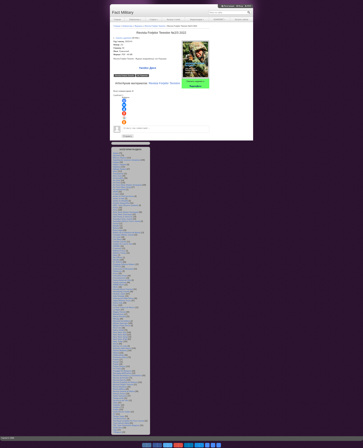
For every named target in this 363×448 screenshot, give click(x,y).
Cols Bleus (117, 239)
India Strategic (119, 296)
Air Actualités (118, 178)
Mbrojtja (116, 319)
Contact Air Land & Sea (122, 244)
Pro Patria (117, 369)
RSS (249, 6)
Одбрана (116, 167)
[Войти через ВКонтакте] (124, 105)
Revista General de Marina (124, 391)
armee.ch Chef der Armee (123, 196)
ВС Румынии (142, 76)
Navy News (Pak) (120, 339)
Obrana (116, 353)
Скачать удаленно (123, 38)
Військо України (119, 158)
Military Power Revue (121, 326)
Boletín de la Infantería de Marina (126, 233)
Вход (241, 6)
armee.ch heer (119, 198)
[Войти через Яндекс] (124, 113)
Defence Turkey (119, 253)
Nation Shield (118, 330)
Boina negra (118, 230)
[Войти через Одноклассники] (124, 122)
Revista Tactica (119, 394)
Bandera (116, 226)
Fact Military (122, 12)
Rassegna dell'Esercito (122, 373)
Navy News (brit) (119, 335)
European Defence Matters (124, 264)
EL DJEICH (117, 262)
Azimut (116, 223)
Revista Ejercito (119, 380)
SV (114, 414)
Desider (116, 260)
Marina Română (119, 316)
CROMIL (116, 246)
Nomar (115, 344)
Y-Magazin (117, 432)
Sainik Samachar (120, 396)
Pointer (116, 364)
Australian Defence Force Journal (126, 221)
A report (116, 194)
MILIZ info (117, 328)
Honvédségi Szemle (121, 291)
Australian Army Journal (122, 219)
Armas (115, 208)
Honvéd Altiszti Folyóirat (123, 289)
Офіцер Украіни (119, 169)
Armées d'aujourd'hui (121, 203)
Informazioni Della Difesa (123, 298)
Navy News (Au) (119, 332)
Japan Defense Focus (122, 301)
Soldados (117, 405)
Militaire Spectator (120, 323)
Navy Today (118, 341)
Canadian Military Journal (123, 235)
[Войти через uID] (124, 101)
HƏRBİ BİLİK (118, 285)
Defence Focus (119, 251)
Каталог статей (173, 19)
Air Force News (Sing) (122, 187)
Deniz (115, 255)
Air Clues (116, 180)
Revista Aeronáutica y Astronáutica (127, 375)
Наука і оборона (119, 164)
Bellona (116, 228)
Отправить (127, 136)
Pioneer (116, 362)
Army (115, 210)
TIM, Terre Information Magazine (126, 425)
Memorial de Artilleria (121, 321)
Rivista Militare (119, 389)
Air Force (116, 183)
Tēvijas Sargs (118, 416)
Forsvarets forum (120, 276)
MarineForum (118, 314)
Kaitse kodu (118, 303)
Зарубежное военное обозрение (126, 160)
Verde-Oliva (117, 428)
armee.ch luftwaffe (120, 201)
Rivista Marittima (120, 387)
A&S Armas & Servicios (123, 217)
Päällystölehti (118, 355)
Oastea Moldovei (120, 350)
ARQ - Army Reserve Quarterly (125, 205)
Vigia (115, 430)
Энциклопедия (196, 19)
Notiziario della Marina (122, 348)
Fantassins (117, 271)
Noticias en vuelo (120, 346)
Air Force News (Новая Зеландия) (127, 185)
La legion (116, 310)
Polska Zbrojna (119, 366)
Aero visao (117, 176)
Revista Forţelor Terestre (124, 76)
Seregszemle (118, 398)
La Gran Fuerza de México (124, 307)
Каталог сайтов (241, 19)
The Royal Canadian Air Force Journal (128, 421)
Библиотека (134, 19)
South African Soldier (121, 412)
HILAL (115, 287)
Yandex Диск (147, 67)
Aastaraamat (118, 174)
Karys (115, 305)
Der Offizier (117, 257)
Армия (115, 153)
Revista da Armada (120, 378)
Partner (116, 360)
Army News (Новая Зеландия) (125, 212)
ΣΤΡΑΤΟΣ (117, 267)
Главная (117, 19)
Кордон (116, 162)
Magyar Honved (119, 312)
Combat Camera (119, 242)
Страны (153, 19)
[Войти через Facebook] (124, 109)
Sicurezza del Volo (120, 400)
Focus (115, 273)
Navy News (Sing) (120, 337)
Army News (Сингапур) (122, 214)
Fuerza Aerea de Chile (122, 280)
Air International (119, 189)
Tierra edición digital (121, 423)
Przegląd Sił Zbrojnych (122, 371)
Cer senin (117, 237)
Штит (115, 171)
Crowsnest (117, 248)
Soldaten (116, 407)
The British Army (120, 419)
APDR (115, 192)
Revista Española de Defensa (125, 382)
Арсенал (116, 155)
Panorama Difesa (120, 357)
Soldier (116, 409)
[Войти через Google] (124, 118)
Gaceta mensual (119, 282)
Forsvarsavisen (119, 278)
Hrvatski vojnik (119, 294)
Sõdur (115, 403)
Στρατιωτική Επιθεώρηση (123, 269)
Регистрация (229, 6)
